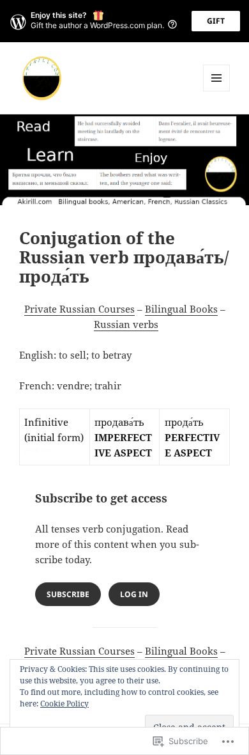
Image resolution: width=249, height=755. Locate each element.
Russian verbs (126, 324)
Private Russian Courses (79, 308)
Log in (134, 594)
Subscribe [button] (68, 594)
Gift (216, 20)
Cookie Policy (64, 703)
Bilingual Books (181, 308)
